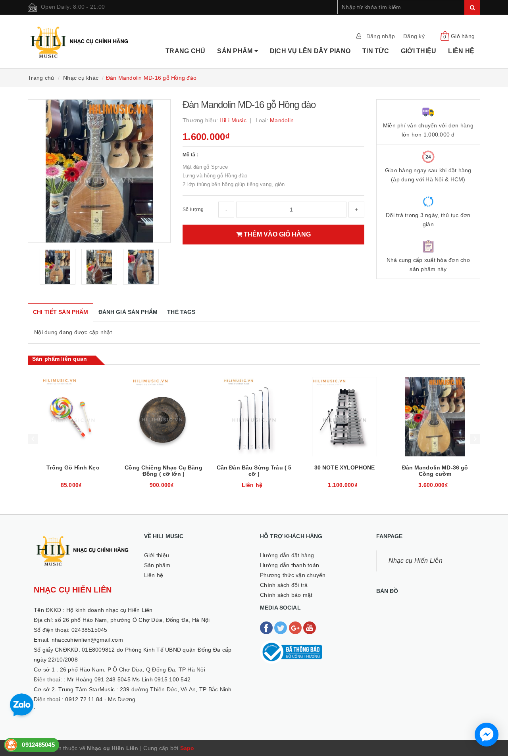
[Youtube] (309, 627)
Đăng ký (414, 36)
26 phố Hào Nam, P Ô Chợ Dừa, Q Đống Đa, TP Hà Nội (132, 669)
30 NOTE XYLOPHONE (344, 467)
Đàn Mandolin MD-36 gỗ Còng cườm (435, 470)
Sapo (187, 748)
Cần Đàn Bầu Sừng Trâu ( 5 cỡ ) (254, 470)
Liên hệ (461, 51)
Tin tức (375, 51)
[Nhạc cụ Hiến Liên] (80, 32)
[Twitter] (281, 627)
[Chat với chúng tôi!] (486, 734)
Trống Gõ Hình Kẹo (72, 467)
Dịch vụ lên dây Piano (310, 51)
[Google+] (296, 627)
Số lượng (193, 209)
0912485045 (38, 744)
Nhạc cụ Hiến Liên (416, 560)
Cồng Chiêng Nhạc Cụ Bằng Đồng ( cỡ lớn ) (163, 470)
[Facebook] (267, 627)
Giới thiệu (419, 51)
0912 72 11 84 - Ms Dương (100, 699)
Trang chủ (185, 51)
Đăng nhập (380, 36)
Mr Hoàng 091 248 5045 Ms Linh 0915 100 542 (129, 679)
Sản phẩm (235, 51)
